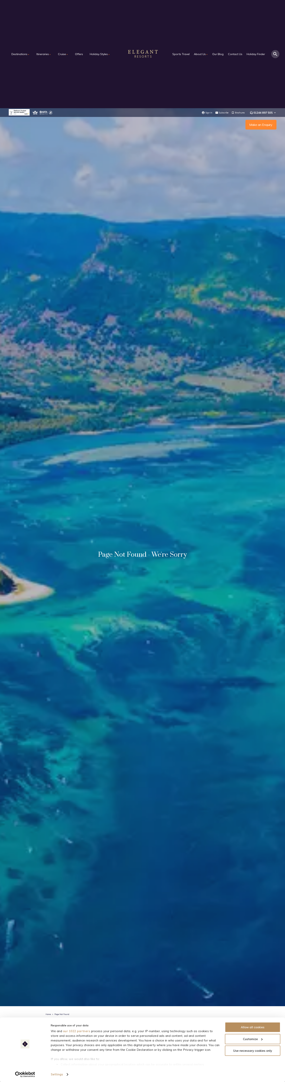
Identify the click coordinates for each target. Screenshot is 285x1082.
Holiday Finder (256, 54)
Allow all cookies (252, 1027)
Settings (57, 1074)
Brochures (240, 112)
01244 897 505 (263, 112)
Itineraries (43, 54)
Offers (79, 54)
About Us (201, 54)
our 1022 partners (76, 1031)
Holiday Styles (100, 54)
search (275, 54)
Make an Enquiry (260, 125)
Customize (250, 1039)
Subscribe (223, 112)
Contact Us (235, 54)
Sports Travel (181, 54)
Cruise (63, 54)
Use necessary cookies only (252, 1051)
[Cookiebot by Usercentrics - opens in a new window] (25, 1074)
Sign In (208, 112)
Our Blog (218, 54)
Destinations (20, 54)
